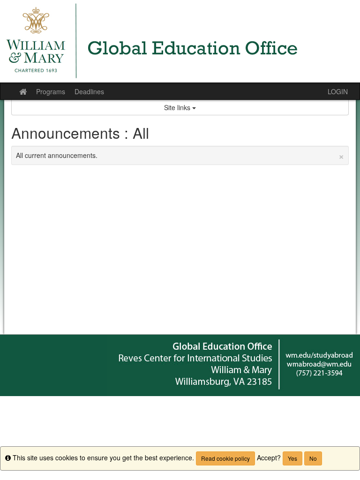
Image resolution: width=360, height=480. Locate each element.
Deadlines (89, 91)
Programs (50, 91)
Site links (178, 107)
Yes (292, 458)
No (313, 458)
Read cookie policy (225, 458)
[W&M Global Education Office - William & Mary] (180, 41)
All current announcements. (180, 155)
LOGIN (338, 91)
